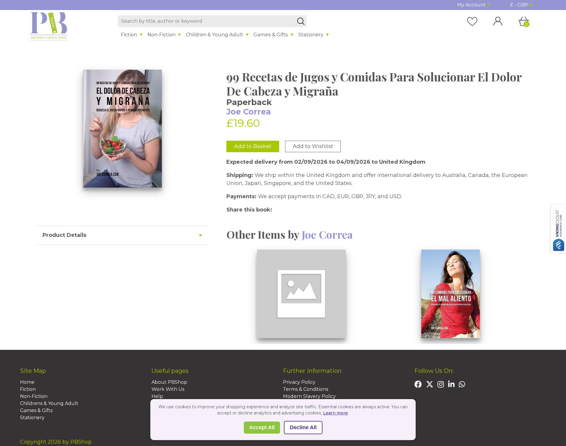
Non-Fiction (161, 34)
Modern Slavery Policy (309, 396)
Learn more (335, 413)
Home (27, 382)
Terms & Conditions (305, 389)
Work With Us (168, 389)
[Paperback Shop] (48, 26)
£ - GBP (519, 5)
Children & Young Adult (214, 34)
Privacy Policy (299, 382)
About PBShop (169, 382)
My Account (471, 5)
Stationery (310, 34)
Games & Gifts (271, 34)
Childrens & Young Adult (49, 403)
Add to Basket (253, 146)
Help (157, 396)
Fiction (129, 34)
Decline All (303, 427)
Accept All (262, 427)
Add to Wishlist (313, 146)
